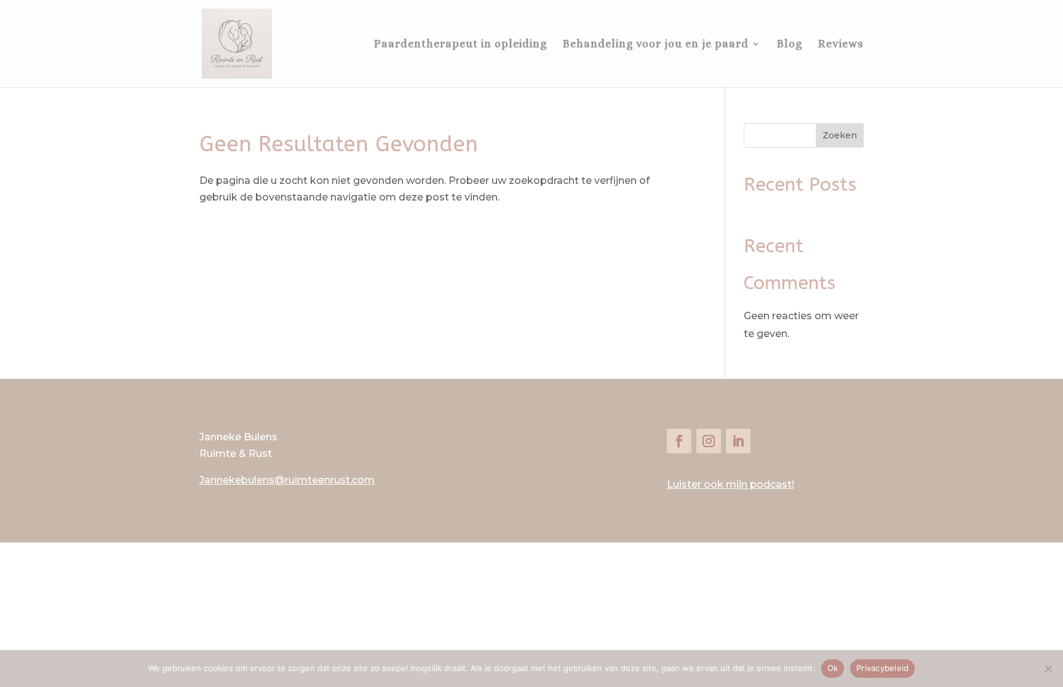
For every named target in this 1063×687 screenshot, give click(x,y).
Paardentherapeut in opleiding (460, 44)
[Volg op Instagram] (708, 441)
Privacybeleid (882, 668)
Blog (789, 44)
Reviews (841, 44)
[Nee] (1047, 668)
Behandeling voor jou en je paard (656, 44)
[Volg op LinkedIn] (738, 441)
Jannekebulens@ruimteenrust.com (287, 480)
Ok (832, 668)
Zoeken (839, 135)
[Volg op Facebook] (679, 441)
